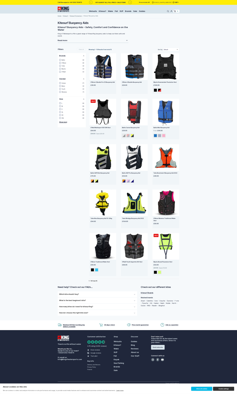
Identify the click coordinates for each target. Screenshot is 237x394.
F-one (177, 301)
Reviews (134, 349)
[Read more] (93, 40)
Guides (142, 11)
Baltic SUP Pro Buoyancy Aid (131, 173)
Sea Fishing (119, 363)
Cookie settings (224, 389)
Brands (128, 11)
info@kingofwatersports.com (70, 359)
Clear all (81, 49)
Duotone (170, 301)
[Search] (168, 11)
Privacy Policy (91, 367)
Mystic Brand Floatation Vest (162, 262)
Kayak (116, 359)
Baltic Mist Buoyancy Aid (161, 127)
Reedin (154, 306)
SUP (121, 11)
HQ (151, 303)
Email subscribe (158, 347)
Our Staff (135, 356)
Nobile (168, 303)
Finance (89, 369)
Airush (143, 301)
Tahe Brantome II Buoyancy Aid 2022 (165, 173)
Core (156, 301)
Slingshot (161, 306)
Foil (116, 11)
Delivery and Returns (93, 364)
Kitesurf (102, 11)
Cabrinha (150, 301)
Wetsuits (93, 11)
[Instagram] (153, 359)
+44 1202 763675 (75, 2)
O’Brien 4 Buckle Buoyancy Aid (132, 82)
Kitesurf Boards (147, 293)
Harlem (156, 303)
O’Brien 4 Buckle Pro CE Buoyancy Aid (103, 82)
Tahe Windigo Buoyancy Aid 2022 (133, 218)
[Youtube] (162, 359)
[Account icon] (171, 11)
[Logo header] (63, 10)
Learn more (119, 390)
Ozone (143, 306)
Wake (110, 11)
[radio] (155, 90)
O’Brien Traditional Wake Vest (100, 262)
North (174, 303)
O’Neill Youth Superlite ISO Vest (132, 262)
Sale (135, 11)
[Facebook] (157, 359)
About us (135, 352)
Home (59, 16)
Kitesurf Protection (76, 16)
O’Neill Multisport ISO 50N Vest (101, 127)
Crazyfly (162, 301)
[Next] (130, 2)
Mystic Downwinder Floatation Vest (165, 82)
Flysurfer (145, 303)
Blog (133, 345)
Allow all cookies (201, 389)
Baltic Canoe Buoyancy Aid (130, 127)
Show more (63, 122)
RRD (148, 306)
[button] (71, 60)
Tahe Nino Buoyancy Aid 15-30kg (101, 218)
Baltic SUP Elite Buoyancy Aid (100, 173)
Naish (162, 303)
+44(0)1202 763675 (66, 353)
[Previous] (90, 2)
